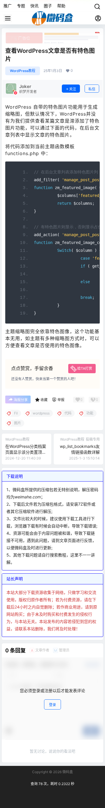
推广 (8, 5)
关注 (72, 89)
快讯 (34, 5)
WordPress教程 (22, 71)
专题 (21, 5)
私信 (91, 89)
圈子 (48, 5)
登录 (52, 705)
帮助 (61, 5)
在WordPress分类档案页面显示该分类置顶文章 (25, 452)
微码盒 (67, 772)
